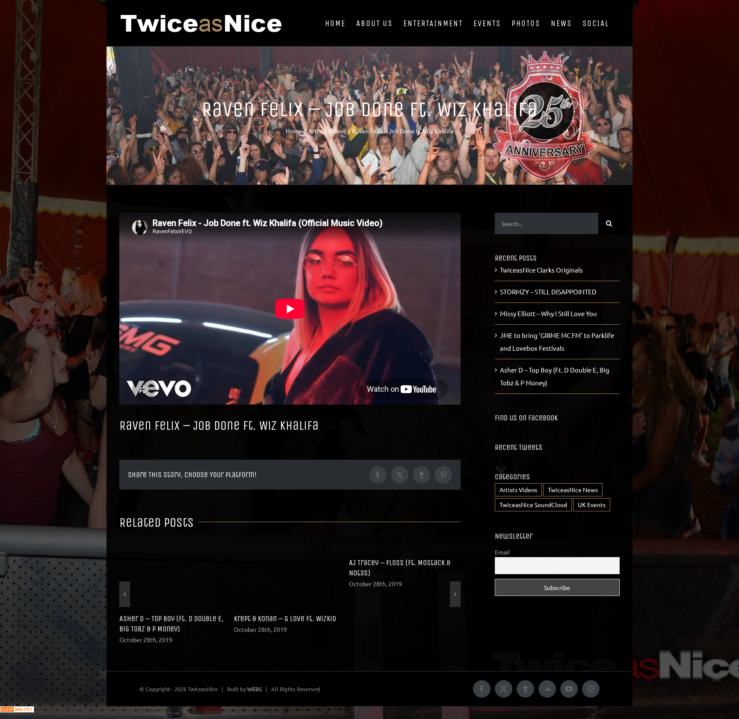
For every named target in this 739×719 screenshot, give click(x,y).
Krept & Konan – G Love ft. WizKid (170, 618)
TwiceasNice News (573, 489)
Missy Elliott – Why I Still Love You (548, 313)
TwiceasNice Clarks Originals (541, 270)
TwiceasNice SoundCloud (533, 504)
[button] (124, 589)
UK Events (592, 504)
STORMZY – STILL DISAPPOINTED (395, 618)
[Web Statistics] (17, 702)
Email (502, 552)
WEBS (254, 678)
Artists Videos (518, 489)
